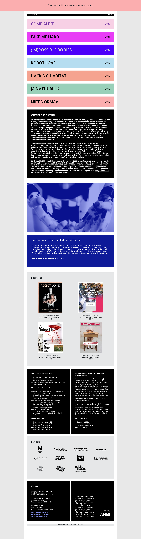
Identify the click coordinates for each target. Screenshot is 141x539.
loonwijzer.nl (45, 393)
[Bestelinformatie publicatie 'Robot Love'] (50, 297)
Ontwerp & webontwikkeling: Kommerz (70, 525)
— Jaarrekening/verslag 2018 (41, 429)
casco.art (55, 415)
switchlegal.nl (55, 402)
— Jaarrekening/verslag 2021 (41, 424)
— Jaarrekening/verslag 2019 (41, 427)
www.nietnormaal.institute (50, 258)
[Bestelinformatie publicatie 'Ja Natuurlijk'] (50, 337)
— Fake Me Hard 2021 (83, 424)
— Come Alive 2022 (82, 422)
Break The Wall (36, 507)
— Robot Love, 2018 (82, 427)
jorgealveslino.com (40, 399)
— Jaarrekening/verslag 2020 (41, 426)
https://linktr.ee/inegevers (42, 381)
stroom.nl (50, 408)
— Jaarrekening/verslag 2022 (41, 422)
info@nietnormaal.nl (38, 493)
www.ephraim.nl (39, 384)
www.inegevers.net (40, 379)
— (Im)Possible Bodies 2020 (85, 426)
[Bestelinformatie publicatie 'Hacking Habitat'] (90, 297)
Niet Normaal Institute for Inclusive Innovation (56, 240)
